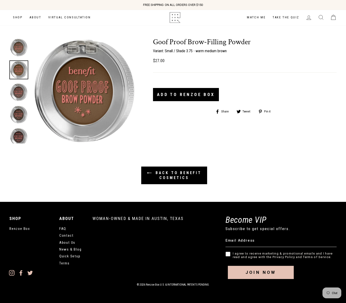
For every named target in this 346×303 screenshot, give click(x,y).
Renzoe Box (19, 229)
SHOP (17, 17)
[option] (173, 5)
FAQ (62, 229)
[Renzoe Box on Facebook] (21, 273)
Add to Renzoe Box (186, 94)
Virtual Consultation (69, 17)
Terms (64, 263)
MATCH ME (256, 17)
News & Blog (70, 249)
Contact (66, 235)
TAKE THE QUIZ (286, 17)
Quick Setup (69, 256)
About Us (67, 242)
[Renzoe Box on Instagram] (12, 273)
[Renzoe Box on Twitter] (30, 273)
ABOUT (35, 17)
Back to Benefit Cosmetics (177, 175)
